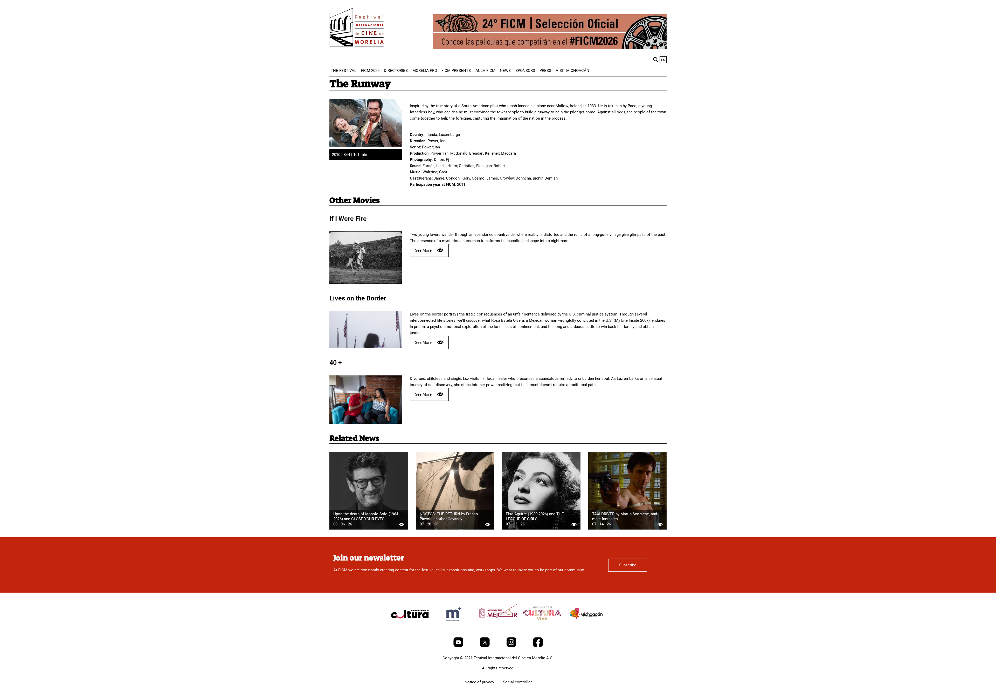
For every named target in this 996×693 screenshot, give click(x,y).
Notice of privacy (479, 682)
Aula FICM (485, 70)
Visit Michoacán (572, 70)
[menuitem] (343, 70)
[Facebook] (538, 645)
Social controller (517, 682)
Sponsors (525, 70)
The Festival (343, 70)
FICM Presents (456, 70)
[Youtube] (458, 645)
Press (545, 70)
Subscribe (627, 565)
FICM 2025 (370, 70)
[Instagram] (511, 645)
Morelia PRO (424, 70)
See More (423, 250)
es (663, 60)
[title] (409, 626)
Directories (396, 70)
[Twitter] (485, 645)
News (505, 70)
